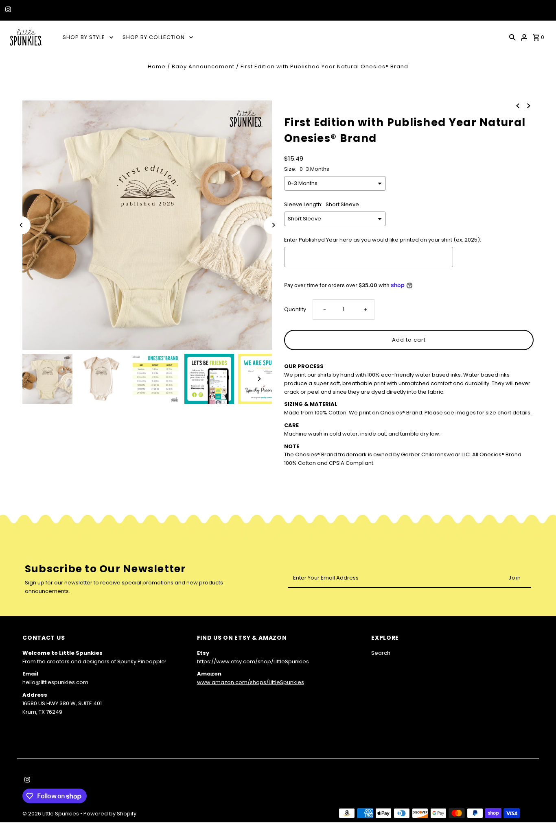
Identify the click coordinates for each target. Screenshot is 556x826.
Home (157, 66)
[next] (529, 105)
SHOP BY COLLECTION (154, 37)
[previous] (518, 105)
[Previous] (21, 225)
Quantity (295, 309)
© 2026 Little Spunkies (51, 813)
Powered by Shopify (109, 813)
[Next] (273, 225)
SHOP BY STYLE (84, 37)
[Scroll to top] (539, 804)
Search (380, 653)
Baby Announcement (203, 66)
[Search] (512, 37)
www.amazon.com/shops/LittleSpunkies (250, 682)
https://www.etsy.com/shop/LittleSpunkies (253, 661)
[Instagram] (7, 10)
